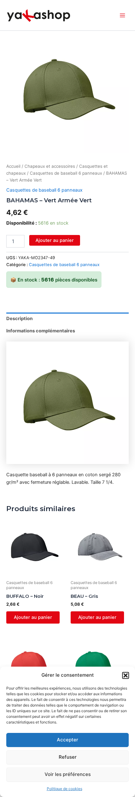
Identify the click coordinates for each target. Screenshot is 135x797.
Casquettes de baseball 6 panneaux (66, 173)
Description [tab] (19, 318)
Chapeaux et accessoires (49, 166)
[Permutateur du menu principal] (122, 15)
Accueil (13, 166)
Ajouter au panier (54, 240)
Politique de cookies (64, 788)
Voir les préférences (68, 774)
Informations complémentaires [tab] (40, 331)
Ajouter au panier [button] (33, 617)
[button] (125, 675)
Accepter (67, 740)
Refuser (68, 757)
